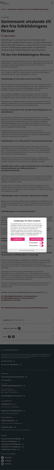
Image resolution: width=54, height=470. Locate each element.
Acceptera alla (17, 239)
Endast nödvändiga (36, 239)
